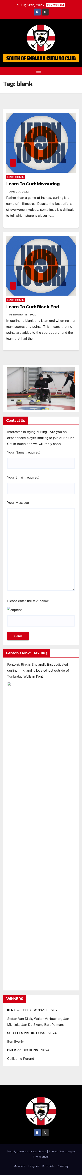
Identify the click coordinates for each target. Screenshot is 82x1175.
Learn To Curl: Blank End (32, 306)
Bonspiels (48, 1166)
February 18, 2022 (23, 314)
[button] (69, 71)
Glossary (63, 1166)
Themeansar (41, 1156)
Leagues (33, 1166)
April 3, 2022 (19, 191)
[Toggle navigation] (38, 71)
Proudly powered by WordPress (27, 1151)
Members (19, 1166)
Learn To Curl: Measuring (33, 184)
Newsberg (65, 1151)
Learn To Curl (15, 177)
